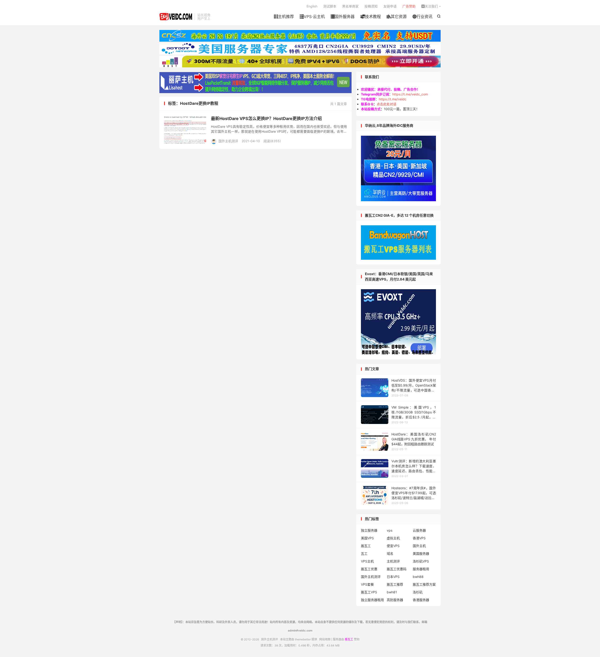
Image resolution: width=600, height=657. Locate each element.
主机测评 (393, 561)
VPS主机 (367, 561)
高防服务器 (395, 600)
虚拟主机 (393, 538)
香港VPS (419, 538)
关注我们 (429, 6)
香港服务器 (421, 600)
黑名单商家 (350, 6)
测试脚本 (329, 6)
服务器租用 (421, 569)
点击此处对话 (386, 104)
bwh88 (418, 577)
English (312, 6)
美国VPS (367, 538)
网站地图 (324, 639)
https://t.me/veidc (392, 99)
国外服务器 (343, 16)
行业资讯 (422, 16)
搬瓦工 (366, 546)
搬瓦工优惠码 (396, 569)
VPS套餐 (367, 584)
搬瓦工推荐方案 (424, 584)
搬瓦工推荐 (395, 584)
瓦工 (364, 553)
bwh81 (392, 592)
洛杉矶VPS (421, 561)
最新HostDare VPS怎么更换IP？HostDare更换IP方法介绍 (266, 118)
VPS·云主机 (312, 16)
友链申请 (390, 6)
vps (389, 530)
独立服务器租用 (372, 600)
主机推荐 (284, 16)
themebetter (303, 639)
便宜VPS (393, 546)
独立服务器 (369, 530)
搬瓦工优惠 (369, 569)
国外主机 (419, 546)
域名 (390, 553)
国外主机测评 (175, 16)
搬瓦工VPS (369, 592)
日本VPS (393, 577)
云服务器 (419, 530)
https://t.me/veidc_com (410, 94)
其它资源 (397, 16)
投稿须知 (371, 6)
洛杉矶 (418, 592)
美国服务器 (421, 553)
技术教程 (370, 16)
